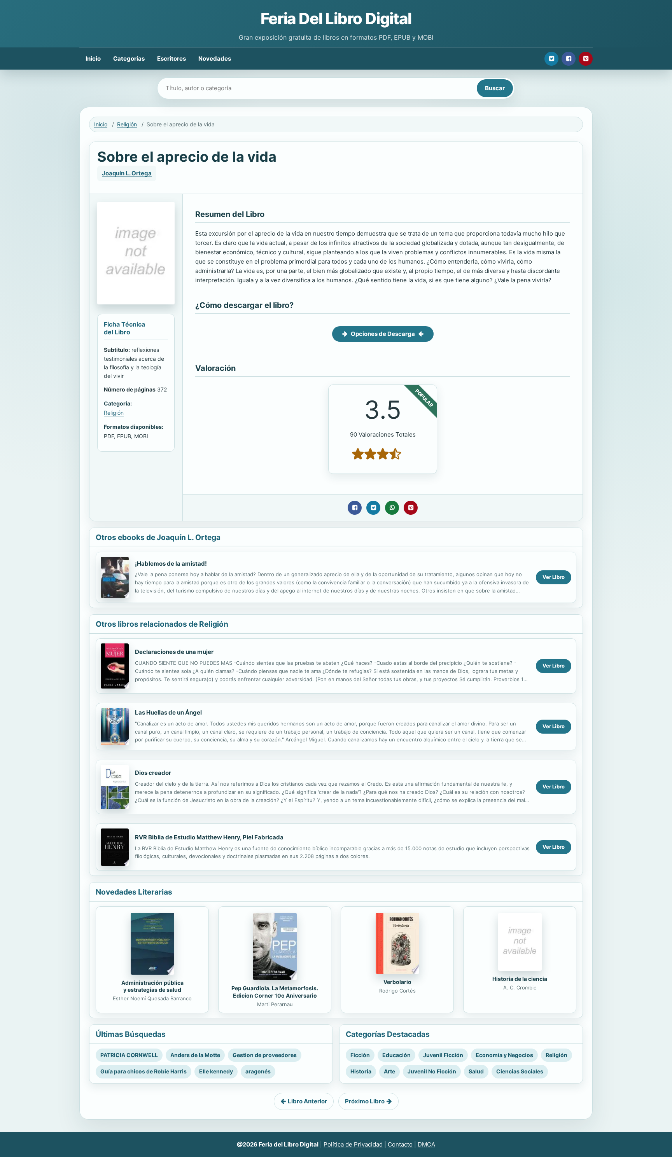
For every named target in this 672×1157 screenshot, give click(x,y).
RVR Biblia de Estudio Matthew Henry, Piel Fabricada (209, 837)
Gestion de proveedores (265, 1055)
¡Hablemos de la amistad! (171, 563)
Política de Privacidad (353, 1144)
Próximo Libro (365, 1101)
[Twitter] (551, 59)
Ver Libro (553, 577)
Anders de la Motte (195, 1055)
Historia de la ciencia (519, 978)
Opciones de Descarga (383, 333)
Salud (476, 1071)
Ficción (360, 1055)
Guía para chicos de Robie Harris (143, 1071)
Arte (389, 1071)
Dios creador (153, 772)
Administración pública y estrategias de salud (152, 986)
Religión (127, 124)
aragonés (258, 1071)
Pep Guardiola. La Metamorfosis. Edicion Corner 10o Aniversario (274, 992)
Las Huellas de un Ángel (168, 712)
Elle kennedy (216, 1071)
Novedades (214, 58)
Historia (360, 1071)
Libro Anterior (307, 1101)
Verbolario (397, 982)
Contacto (400, 1144)
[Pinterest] (586, 59)
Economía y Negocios (504, 1055)
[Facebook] (569, 59)
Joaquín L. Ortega (127, 173)
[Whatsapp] (392, 508)
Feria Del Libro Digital (336, 18)
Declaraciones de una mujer (174, 651)
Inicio (93, 58)
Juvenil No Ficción (432, 1071)
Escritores (171, 58)
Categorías (129, 58)
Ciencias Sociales (519, 1071)
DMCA (426, 1144)
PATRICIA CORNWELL (129, 1055)
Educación (396, 1055)
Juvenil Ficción (443, 1055)
